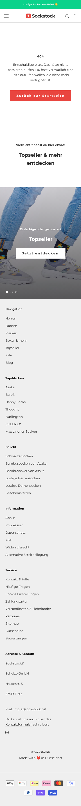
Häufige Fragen (17, 587)
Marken (11, 333)
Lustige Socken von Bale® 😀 (40, 4)
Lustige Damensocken (23, 486)
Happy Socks (15, 402)
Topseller (12, 348)
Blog (9, 363)
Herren (10, 318)
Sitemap (12, 624)
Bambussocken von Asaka (26, 463)
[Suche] (67, 16)
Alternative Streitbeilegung (26, 555)
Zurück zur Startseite (40, 96)
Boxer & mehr (16, 340)
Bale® (10, 395)
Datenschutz (15, 533)
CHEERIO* (13, 424)
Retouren (12, 616)
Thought (12, 409)
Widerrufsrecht (17, 547)
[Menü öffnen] (6, 16)
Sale (8, 355)
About (10, 518)
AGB (9, 540)
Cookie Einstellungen (22, 594)
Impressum (14, 525)
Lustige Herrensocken (22, 478)
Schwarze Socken (19, 456)
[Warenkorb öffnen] (75, 16)
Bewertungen (16, 638)
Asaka (10, 387)
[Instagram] (7, 732)
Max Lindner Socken (21, 431)
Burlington (14, 417)
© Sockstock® (40, 752)
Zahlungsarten (16, 601)
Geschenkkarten (18, 493)
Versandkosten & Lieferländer (28, 609)
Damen (11, 326)
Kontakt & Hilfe (17, 579)
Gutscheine (14, 631)
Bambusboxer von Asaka (24, 471)
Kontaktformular (18, 724)
